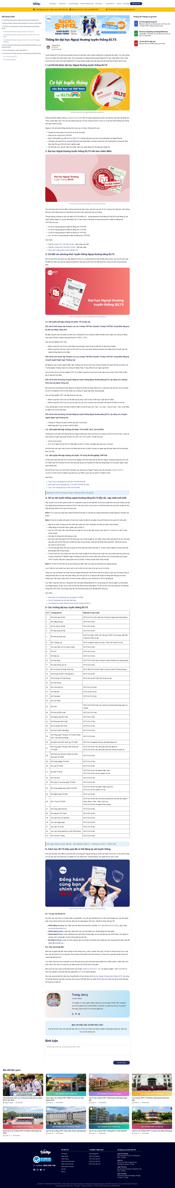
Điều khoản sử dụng (67, 1166)
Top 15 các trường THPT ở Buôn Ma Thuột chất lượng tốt (66, 1131)
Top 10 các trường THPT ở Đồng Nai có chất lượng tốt (108, 1131)
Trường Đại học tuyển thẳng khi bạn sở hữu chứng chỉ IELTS (69, 603)
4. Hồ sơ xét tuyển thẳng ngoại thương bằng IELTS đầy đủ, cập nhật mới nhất (21, 46)
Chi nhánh (98, 3)
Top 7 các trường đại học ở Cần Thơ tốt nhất (64, 487)
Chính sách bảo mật (67, 1164)
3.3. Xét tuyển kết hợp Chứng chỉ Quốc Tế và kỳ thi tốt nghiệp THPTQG (21, 41)
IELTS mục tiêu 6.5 (94, 1161)
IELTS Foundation (94, 1156)
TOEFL (84, 337)
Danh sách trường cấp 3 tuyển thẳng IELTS (63, 250)
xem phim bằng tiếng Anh (57, 928)
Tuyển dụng (64, 1159)
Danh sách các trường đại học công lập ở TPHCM (65, 597)
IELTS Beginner (93, 1153)
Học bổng (126, 3)
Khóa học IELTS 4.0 (81, 493)
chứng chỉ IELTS (73, 118)
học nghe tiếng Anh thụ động (108, 925)
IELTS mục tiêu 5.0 (94, 1159)
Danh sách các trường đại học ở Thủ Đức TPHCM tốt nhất (68, 484)
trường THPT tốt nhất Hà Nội (63, 244)
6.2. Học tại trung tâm (9, 59)
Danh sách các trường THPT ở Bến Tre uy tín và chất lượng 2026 (64, 1099)
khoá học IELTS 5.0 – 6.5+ (92, 969)
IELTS (80, 972)
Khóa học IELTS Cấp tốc (62, 844)
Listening (60, 925)
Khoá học (62, 3)
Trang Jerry (55, 45)
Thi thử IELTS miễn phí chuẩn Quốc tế (121, 9)
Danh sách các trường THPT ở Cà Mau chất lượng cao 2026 (22, 1132)
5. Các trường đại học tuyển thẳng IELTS (14, 50)
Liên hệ (63, 1169)
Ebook (119, 3)
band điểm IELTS (75, 138)
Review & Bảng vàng (87, 3)
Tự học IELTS (110, 3)
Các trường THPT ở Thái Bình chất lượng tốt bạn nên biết (150, 1099)
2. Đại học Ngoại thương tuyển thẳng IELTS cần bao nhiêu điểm (22, 23)
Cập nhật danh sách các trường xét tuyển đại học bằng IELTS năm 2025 (22, 1099)
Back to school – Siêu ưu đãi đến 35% (85, 9)
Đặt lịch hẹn (136, 3)
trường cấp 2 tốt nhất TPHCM (64, 247)
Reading (60, 931)
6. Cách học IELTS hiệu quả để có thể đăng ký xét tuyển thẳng (21, 53)
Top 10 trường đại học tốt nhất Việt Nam (62, 600)
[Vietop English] (36, 3)
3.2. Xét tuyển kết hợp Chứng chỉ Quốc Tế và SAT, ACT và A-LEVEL (21, 35)
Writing (59, 934)
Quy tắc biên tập (56, 49)
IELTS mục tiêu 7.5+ (95, 1164)
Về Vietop (53, 3)
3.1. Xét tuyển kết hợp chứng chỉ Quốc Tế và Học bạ (18, 31)
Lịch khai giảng (74, 3)
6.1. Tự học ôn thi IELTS (10, 56)
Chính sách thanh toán (67, 1161)
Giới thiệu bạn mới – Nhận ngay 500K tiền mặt (52, 9)
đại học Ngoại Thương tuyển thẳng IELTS (108, 976)
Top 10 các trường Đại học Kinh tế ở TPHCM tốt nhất (66, 482)
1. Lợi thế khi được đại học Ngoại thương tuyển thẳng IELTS (20, 20)
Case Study (64, 1156)
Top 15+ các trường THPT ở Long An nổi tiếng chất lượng (152, 1131)
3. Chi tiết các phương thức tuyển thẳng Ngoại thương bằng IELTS (20, 27)
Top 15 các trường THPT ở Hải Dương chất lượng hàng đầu (108, 1099)
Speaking (57, 940)
